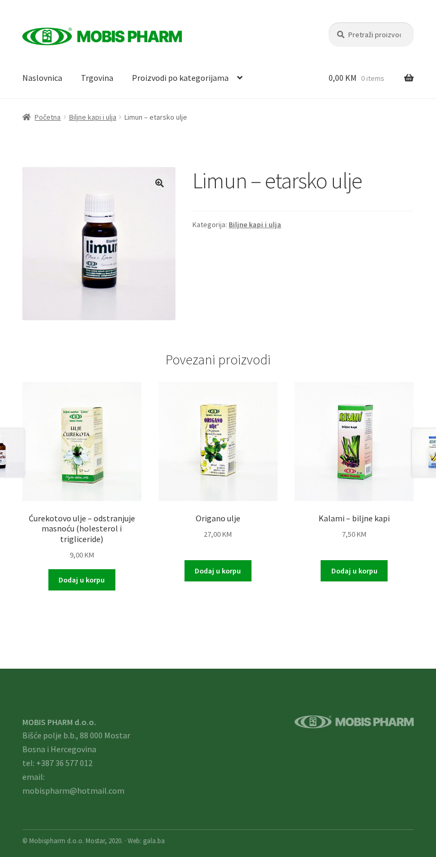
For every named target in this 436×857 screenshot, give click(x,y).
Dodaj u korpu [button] (81, 580)
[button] (159, 183)
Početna (48, 117)
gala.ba (154, 840)
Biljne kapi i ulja (92, 117)
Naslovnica (42, 77)
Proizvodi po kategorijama (180, 77)
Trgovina (97, 77)
